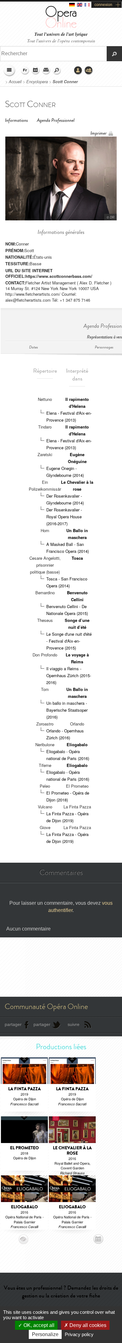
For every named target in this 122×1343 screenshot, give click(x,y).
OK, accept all (38, 1325)
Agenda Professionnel (55, 120)
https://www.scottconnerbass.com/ (58, 276)
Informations (16, 120)
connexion (103, 5)
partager (13, 1024)
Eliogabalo (77, 744)
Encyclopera (37, 81)
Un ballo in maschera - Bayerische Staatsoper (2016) (67, 710)
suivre (73, 1024)
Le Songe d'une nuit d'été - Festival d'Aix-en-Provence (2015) (69, 641)
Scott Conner (65, 81)
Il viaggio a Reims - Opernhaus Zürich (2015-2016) (68, 675)
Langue (25, 70)
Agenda (35, 70)
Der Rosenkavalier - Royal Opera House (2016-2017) (64, 516)
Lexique (46, 70)
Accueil (15, 81)
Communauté (88, 70)
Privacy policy (79, 1334)
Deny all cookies (87, 1325)
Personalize (45, 1334)
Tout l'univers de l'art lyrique (61, 34)
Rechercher (57, 70)
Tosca (77, 558)
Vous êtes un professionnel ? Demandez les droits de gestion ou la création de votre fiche (61, 1292)
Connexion (78, 70)
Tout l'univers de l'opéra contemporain (61, 41)
